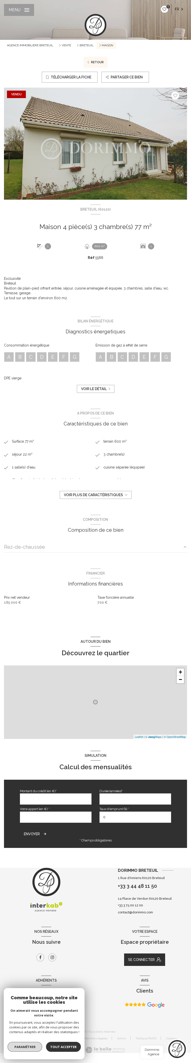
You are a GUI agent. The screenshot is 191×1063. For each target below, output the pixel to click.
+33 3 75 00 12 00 (130, 905)
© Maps (153, 737)
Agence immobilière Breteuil (30, 45)
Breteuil (87, 45)
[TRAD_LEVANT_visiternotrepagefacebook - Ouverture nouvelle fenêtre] (40, 957)
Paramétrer (25, 1047)
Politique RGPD (146, 1038)
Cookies (171, 1038)
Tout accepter (63, 1047)
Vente (66, 45)
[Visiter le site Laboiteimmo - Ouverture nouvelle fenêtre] (105, 1050)
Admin (121, 1038)
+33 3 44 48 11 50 (137, 886)
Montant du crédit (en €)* (38, 791)
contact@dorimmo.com (135, 912)
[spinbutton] (135, 817)
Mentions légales (95, 1038)
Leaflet (139, 737)
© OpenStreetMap (175, 737)
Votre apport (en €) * (34, 809)
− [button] (180, 679)
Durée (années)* (111, 791)
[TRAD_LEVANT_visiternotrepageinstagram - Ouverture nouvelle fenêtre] (52, 957)
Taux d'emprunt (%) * (114, 809)
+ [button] (180, 672)
